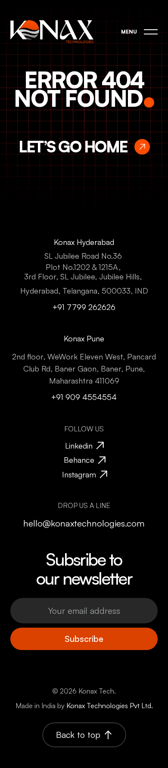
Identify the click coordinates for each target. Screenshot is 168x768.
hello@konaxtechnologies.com (84, 523)
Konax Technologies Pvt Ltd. (109, 705)
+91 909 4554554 (84, 397)
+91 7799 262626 (84, 306)
